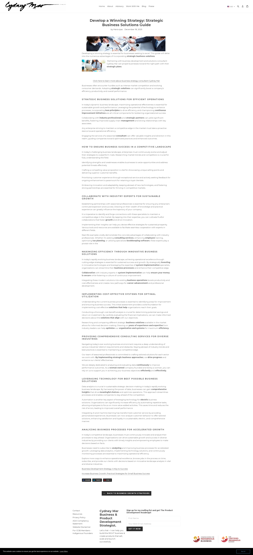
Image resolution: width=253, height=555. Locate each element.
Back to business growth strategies (128, 493)
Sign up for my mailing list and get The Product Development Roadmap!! (149, 511)
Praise (151, 6)
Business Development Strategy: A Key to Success (105, 469)
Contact (76, 511)
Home (102, 6)
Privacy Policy (79, 517)
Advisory (120, 6)
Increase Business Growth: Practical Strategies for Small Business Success (116, 473)
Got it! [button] (243, 551)
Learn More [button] (64, 551)
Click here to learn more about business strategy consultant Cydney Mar (126, 81)
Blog (144, 6)
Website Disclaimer (82, 527)
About (110, 6)
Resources (77, 514)
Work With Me (132, 6)
